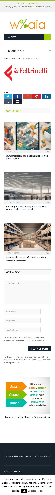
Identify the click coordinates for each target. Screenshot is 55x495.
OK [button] (24, 491)
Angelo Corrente (14, 59)
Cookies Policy (35, 490)
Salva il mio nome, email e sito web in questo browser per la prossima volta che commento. (25, 339)
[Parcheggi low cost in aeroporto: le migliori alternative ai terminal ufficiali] (27, 188)
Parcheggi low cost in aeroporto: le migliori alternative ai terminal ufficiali (26, 207)
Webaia (18, 456)
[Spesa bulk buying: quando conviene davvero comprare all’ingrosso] (27, 238)
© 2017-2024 (9, 456)
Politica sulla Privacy (13, 471)
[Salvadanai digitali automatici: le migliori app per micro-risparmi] (27, 137)
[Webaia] (27, 23)
